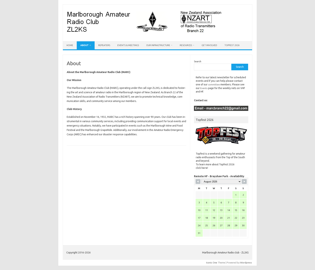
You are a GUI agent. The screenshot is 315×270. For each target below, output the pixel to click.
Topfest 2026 (232, 45)
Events (204, 88)
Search (197, 61)
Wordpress (246, 262)
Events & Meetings (128, 45)
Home (70, 45)
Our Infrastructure (158, 45)
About (84, 45)
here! (204, 167)
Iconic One (211, 262)
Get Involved (209, 45)
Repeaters (104, 45)
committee (214, 84)
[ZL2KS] (144, 34)
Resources (186, 45)
